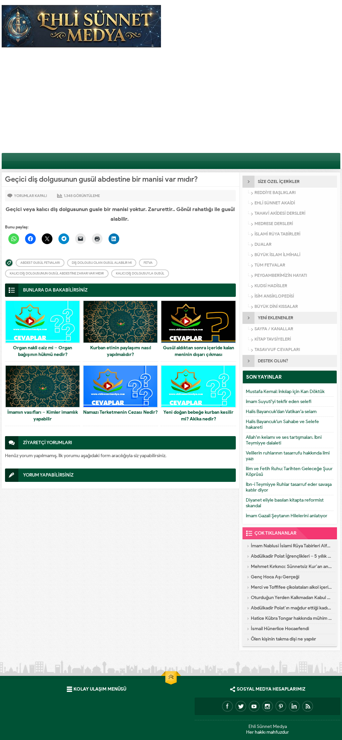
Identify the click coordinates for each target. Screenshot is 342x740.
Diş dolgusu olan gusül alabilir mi (102, 262)
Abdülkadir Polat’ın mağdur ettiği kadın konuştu (291, 608)
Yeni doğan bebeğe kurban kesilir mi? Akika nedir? (198, 415)
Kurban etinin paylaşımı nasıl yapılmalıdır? (120, 351)
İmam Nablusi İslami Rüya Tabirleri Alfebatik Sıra (291, 546)
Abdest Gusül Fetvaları (40, 262)
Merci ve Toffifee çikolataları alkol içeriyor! (291, 587)
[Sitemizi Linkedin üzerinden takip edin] (294, 706)
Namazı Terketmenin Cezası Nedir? (120, 412)
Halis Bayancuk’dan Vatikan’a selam (281, 411)
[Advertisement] (171, 102)
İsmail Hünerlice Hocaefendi (280, 628)
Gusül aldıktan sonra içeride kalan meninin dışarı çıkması (198, 351)
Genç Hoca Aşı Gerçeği (275, 577)
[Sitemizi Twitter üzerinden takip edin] (241, 706)
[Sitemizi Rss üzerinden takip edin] (308, 706)
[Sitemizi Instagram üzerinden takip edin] (268, 706)
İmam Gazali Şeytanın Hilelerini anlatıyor (286, 516)
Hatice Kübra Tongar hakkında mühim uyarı (291, 618)
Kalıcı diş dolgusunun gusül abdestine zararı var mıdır (57, 273)
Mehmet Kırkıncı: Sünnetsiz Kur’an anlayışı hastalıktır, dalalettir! (291, 566)
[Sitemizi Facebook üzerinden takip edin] (227, 706)
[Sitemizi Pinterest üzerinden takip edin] (281, 706)
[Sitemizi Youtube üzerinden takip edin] (254, 706)
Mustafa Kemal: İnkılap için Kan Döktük (285, 391)
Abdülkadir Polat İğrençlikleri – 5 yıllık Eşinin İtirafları (291, 556)
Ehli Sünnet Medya (267, 726)
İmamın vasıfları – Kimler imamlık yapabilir (42, 415)
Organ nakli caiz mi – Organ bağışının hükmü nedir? (42, 351)
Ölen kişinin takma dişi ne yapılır (283, 639)
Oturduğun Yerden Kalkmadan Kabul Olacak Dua (291, 597)
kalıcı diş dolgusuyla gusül (140, 273)
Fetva (148, 262)
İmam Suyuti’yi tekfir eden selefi (278, 401)
